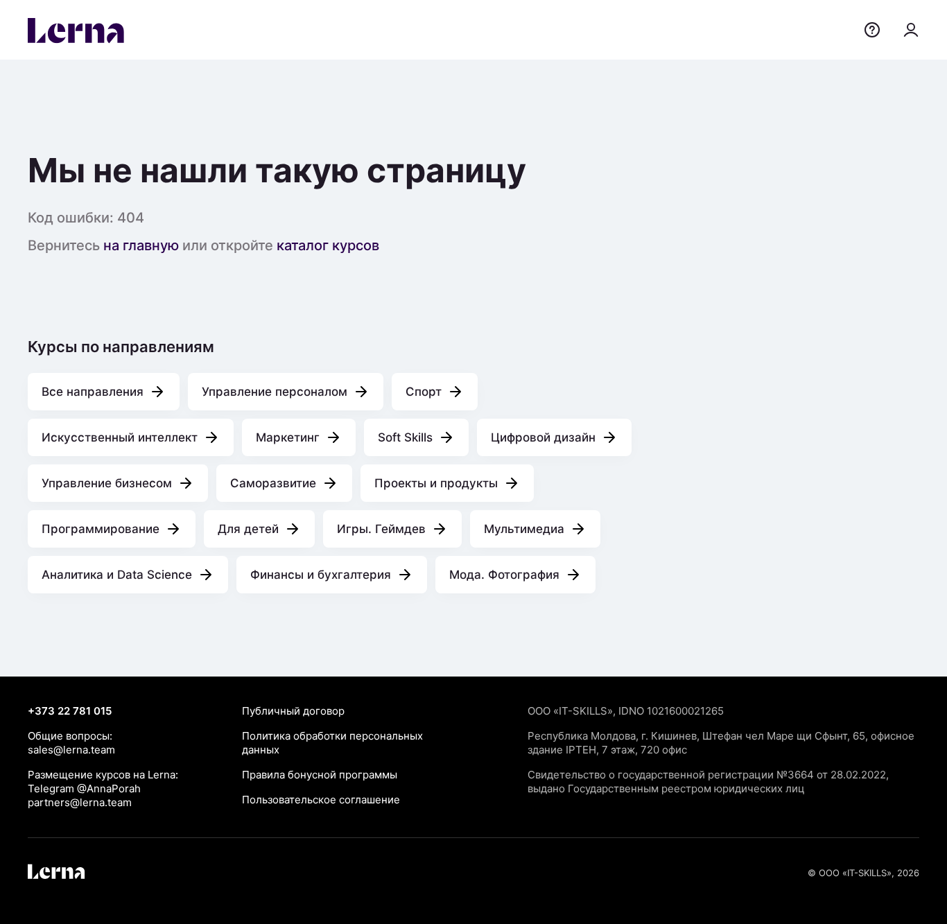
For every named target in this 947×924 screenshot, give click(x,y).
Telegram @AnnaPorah (84, 788)
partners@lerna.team (80, 802)
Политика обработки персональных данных (332, 742)
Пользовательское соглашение (321, 799)
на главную (141, 245)
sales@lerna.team (71, 749)
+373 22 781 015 (70, 710)
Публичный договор (293, 710)
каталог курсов (328, 245)
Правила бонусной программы (319, 774)
